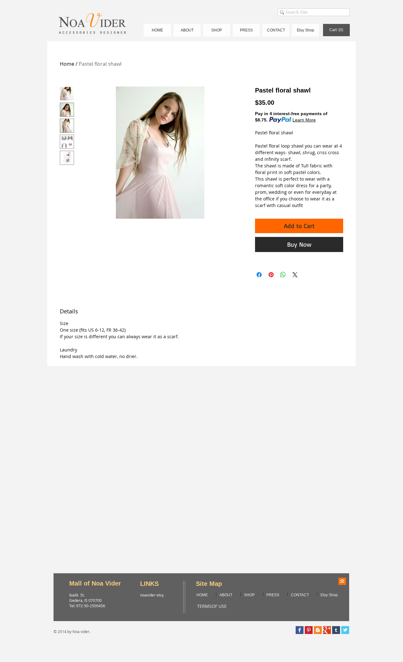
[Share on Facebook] (259, 274)
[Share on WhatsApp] (283, 274)
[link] (336, 30)
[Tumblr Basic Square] (336, 630)
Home (67, 63)
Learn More (304, 119)
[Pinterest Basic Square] (309, 630)
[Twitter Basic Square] (345, 630)
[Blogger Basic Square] (318, 630)
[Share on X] (295, 274)
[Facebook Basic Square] (300, 630)
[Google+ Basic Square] (327, 630)
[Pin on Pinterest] (271, 274)
